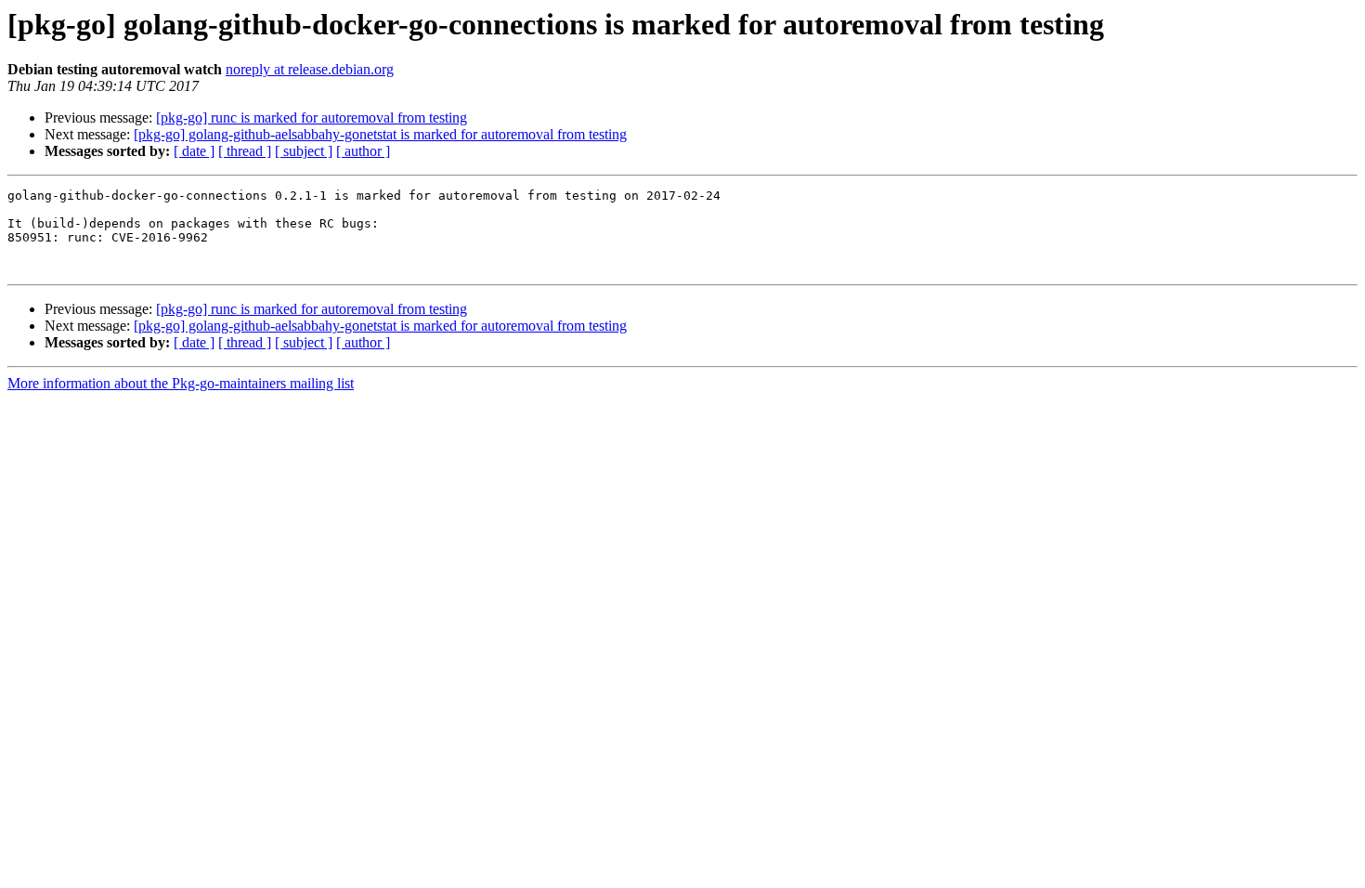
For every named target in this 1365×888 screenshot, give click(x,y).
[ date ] (194, 151)
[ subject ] (303, 151)
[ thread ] (244, 151)
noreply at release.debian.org (310, 69)
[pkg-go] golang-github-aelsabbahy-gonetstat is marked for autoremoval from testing (380, 134)
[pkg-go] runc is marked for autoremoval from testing (311, 117)
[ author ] (363, 151)
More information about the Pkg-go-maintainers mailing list (180, 383)
